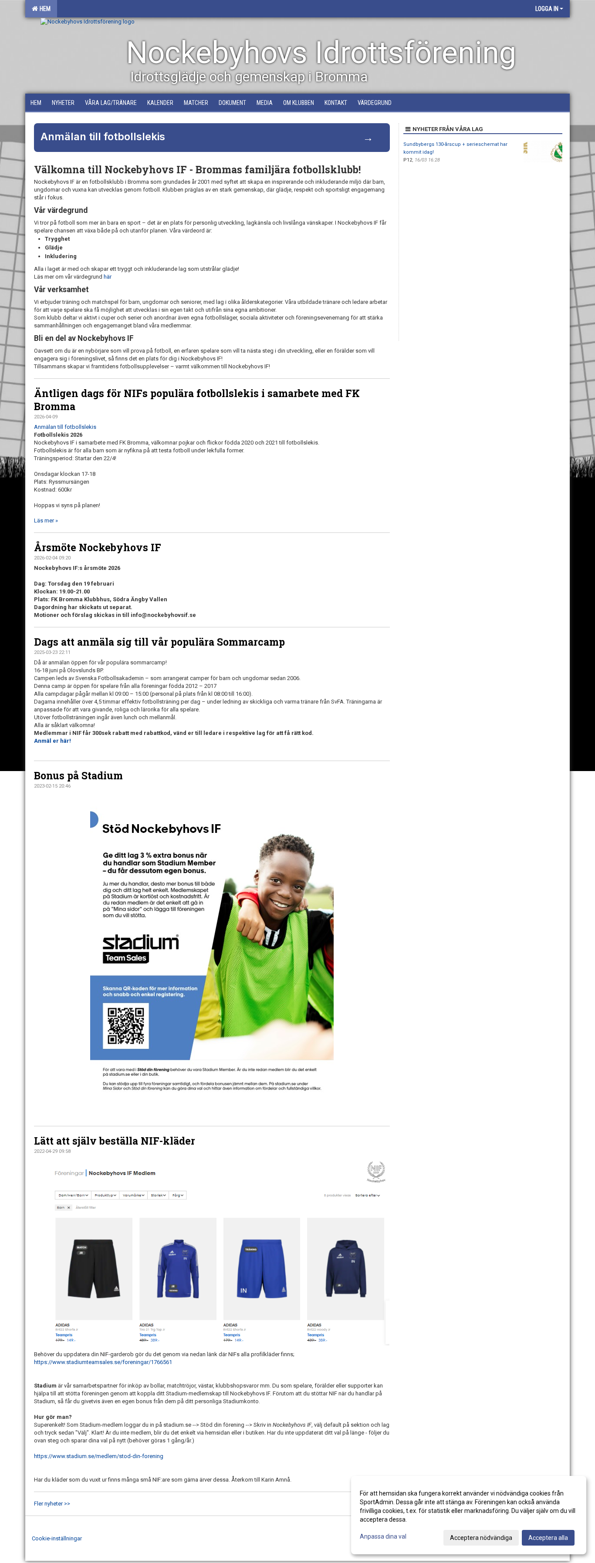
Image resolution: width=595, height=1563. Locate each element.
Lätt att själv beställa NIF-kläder (114, 1140)
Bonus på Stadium (78, 775)
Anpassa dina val (383, 1536)
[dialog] (468, 1515)
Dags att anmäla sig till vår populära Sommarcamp (159, 641)
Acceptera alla (548, 1537)
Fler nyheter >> (52, 1503)
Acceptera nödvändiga (481, 1537)
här (108, 276)
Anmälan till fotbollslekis (65, 427)
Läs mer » (46, 520)
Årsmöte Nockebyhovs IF (97, 547)
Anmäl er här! (52, 741)
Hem (44, 8)
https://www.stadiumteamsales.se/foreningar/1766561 (103, 1362)
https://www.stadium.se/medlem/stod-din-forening (98, 1456)
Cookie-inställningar (57, 1538)
